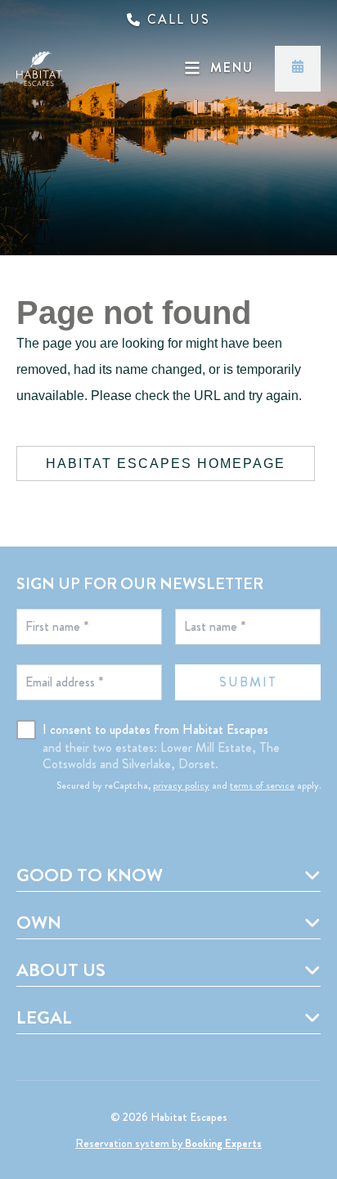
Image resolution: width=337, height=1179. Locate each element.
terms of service (262, 785)
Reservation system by (168, 1143)
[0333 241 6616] (168, 19)
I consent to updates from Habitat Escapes (155, 729)
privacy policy (181, 785)
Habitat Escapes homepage (165, 463)
